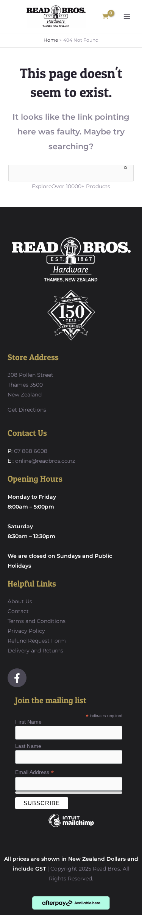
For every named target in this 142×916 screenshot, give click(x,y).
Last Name (28, 746)
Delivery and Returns (35, 650)
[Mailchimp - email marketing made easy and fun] (71, 826)
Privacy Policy (26, 630)
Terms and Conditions (37, 621)
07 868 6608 (29, 451)
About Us (20, 601)
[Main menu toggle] (126, 16)
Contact (18, 611)
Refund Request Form (37, 640)
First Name (28, 722)
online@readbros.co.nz (45, 460)
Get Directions (27, 409)
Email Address (34, 772)
